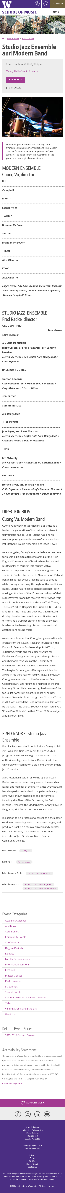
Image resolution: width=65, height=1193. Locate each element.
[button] (32, 116)
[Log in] (37, 4)
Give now (59, 3)
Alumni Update (32, 1164)
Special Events (13, 992)
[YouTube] (47, 1114)
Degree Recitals (14, 948)
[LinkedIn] (38, 1114)
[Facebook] (18, 1114)
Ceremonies (12, 931)
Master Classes (13, 975)
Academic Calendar (15, 920)
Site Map (32, 1161)
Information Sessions (17, 964)
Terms (32, 1158)
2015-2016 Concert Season (20, 1035)
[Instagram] (28, 1114)
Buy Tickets (15, 79)
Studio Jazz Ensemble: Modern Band (40, 888)
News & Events (13, 38)
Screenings (11, 986)
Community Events (15, 937)
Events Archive (28, 38)
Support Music (35, 1102)
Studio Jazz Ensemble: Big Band (38, 884)
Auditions (10, 926)
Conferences (12, 942)
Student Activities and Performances (25, 997)
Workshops (11, 1014)
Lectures (10, 970)
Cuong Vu (26, 850)
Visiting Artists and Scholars (21, 1008)
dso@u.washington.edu (12, 1083)
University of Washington (27, 1186)
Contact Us (32, 1167)
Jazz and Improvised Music (39, 873)
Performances (24, 862)
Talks (8, 1003)
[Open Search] (46, 4)
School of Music (19, 12)
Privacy (32, 1155)
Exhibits (9, 953)
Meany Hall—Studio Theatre (22, 71)
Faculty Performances (17, 959)
